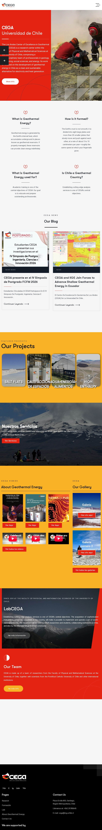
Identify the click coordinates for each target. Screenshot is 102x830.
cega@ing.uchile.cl (66, 813)
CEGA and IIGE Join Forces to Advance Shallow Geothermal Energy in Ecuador (75, 282)
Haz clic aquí (87, 515)
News (7, 270)
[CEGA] (8, 5)
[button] (4, 50)
